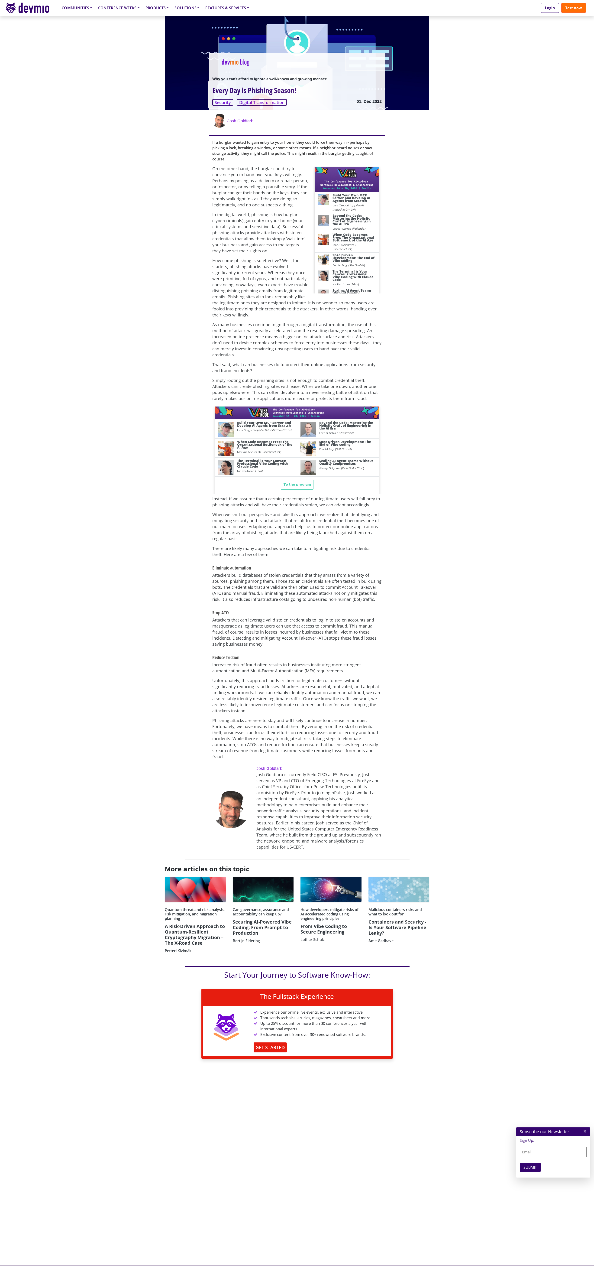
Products (155, 7)
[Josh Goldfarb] (220, 121)
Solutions (185, 7)
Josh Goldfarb (240, 121)
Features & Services (225, 7)
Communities (75, 7)
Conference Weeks (117, 7)
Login (550, 7)
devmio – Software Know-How (30, 7)
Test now (573, 7)
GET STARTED (270, 1047)
